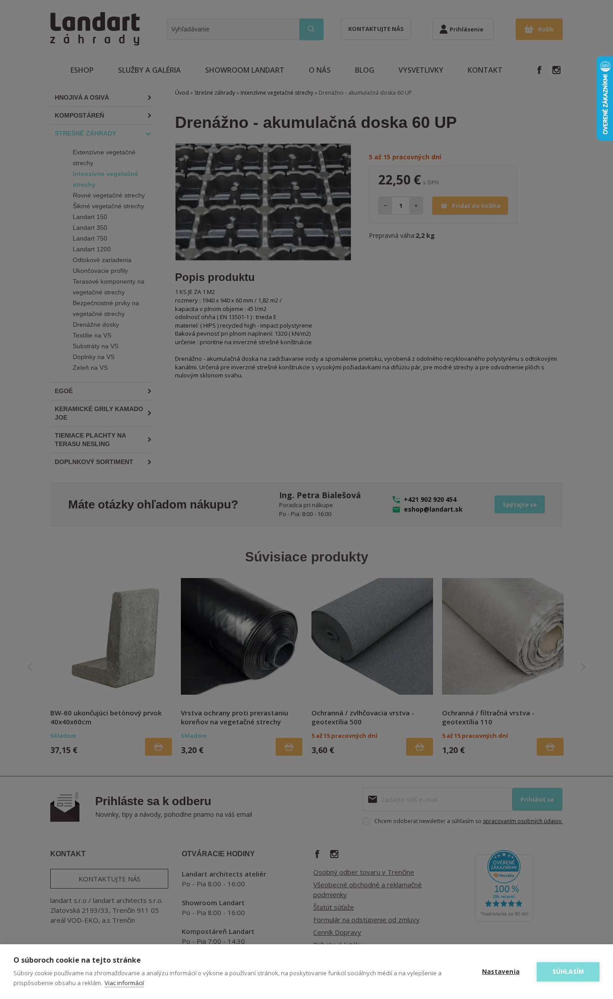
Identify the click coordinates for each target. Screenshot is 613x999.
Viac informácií (124, 983)
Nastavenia (501, 972)
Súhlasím (568, 972)
